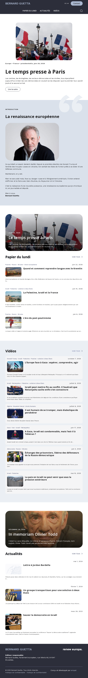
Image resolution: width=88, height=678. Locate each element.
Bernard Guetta (17, 3)
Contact (76, 3)
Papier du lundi (29, 11)
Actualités (45, 11)
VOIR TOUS (76, 257)
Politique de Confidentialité (15, 672)
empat (73, 670)
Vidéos (56, 11)
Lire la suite (13, 89)
